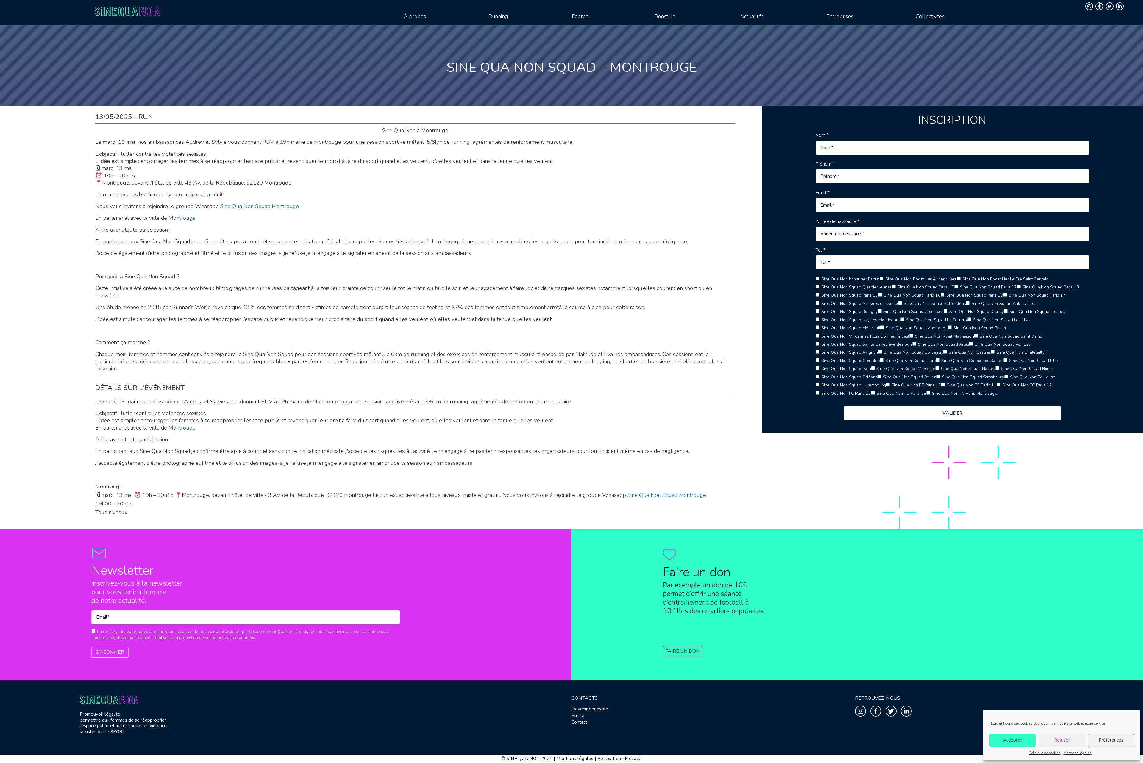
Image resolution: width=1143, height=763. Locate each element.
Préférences (1111, 740)
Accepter (1012, 740)
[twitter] (1110, 6)
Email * (823, 193)
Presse (578, 716)
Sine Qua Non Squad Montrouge (259, 206)
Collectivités (930, 16)
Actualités (752, 16)
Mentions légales (1078, 752)
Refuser (1062, 740)
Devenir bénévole (590, 709)
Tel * (820, 250)
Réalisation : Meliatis (619, 759)
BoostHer (666, 16)
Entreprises (839, 16)
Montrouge (182, 218)
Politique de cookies (1045, 752)
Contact (579, 722)
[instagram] (1089, 6)
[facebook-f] (1100, 6)
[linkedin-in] (1120, 6)
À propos (415, 16)
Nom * (822, 135)
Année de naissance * (837, 221)
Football (582, 16)
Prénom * (825, 164)
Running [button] (498, 16)
